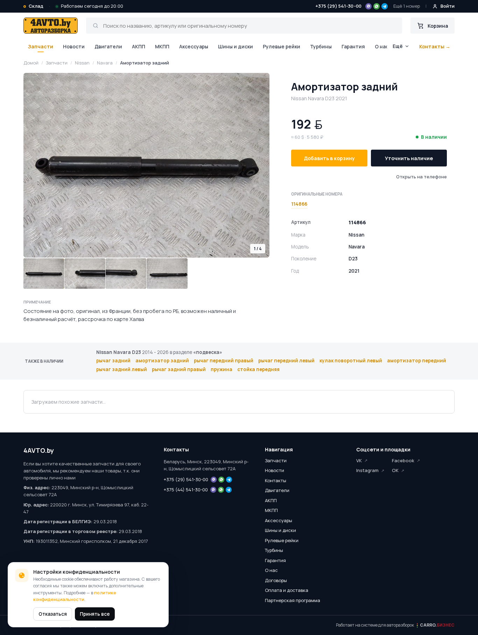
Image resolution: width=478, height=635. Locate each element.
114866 (299, 204)
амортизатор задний (162, 360)
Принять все (95, 614)
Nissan (82, 63)
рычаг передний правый (223, 360)
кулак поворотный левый (350, 360)
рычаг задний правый (179, 369)
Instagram (367, 470)
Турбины (321, 46)
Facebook (403, 460)
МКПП (162, 46)
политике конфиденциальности (74, 596)
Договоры (276, 580)
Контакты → (434, 46)
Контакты (275, 480)
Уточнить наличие (409, 158)
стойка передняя (258, 369)
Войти (448, 6)
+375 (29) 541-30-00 (338, 6)
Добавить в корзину (329, 158)
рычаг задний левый (121, 369)
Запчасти (40, 46)
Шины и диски (235, 46)
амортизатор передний (416, 360)
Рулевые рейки (281, 46)
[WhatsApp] (376, 6)
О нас (381, 46)
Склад (36, 6)
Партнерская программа (292, 600)
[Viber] (368, 6)
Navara (105, 63)
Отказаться (52, 614)
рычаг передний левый (286, 360)
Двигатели (108, 46)
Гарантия (353, 46)
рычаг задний (113, 360)
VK (359, 460)
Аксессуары (193, 46)
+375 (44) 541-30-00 (186, 489)
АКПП (138, 46)
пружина (221, 369)
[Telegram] (384, 6)
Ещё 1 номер (406, 6)
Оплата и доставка (286, 590)
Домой (30, 63)
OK (395, 470)
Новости (74, 46)
